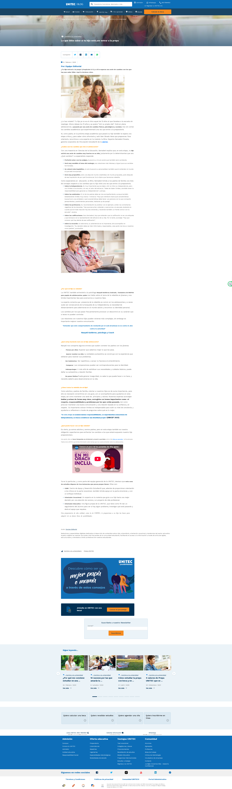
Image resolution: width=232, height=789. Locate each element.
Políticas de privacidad (103, 779)
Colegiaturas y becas (124, 746)
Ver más (66, 688)
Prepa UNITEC (89, 551)
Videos (129, 12)
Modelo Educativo (123, 755)
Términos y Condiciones (75, 779)
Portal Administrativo (157, 779)
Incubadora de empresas (154, 758)
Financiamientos (123, 749)
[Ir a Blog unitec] (170, 773)
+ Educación (88, 12)
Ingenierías (94, 752)
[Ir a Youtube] (141, 773)
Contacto (148, 761)
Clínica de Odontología (153, 755)
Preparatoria (94, 743)
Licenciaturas (94, 746)
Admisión (65, 749)
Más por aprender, (118, 439)
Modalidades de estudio (98, 758)
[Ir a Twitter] (111, 773)
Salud (67, 12)
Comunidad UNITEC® (130, 779)
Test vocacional (122, 743)
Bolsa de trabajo (150, 752)
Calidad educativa (68, 752)
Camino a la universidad (117, 19)
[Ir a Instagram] (126, 773)
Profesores (148, 749)
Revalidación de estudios (126, 752)
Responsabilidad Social (70, 755)
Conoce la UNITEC (68, 746)
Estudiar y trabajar (123, 761)
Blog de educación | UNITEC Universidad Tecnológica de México (84, 19)
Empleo (77, 12)
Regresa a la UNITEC (124, 764)
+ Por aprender (117, 12)
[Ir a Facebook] (97, 773)
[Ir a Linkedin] (155, 773)
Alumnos (148, 743)
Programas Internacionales (126, 758)
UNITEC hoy (103, 12)
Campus (65, 743)
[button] (94, 696)
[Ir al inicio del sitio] (74, 4)
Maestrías (93, 749)
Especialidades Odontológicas (100, 755)
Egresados (148, 746)
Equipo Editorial (73, 66)
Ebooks (139, 12)
